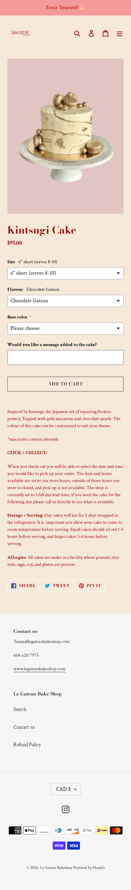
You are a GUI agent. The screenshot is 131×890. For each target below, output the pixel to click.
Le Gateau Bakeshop (56, 867)
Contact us (24, 727)
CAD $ (63, 789)
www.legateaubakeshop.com (39, 669)
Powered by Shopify (89, 867)
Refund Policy (27, 745)
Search (20, 709)
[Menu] (120, 33)
